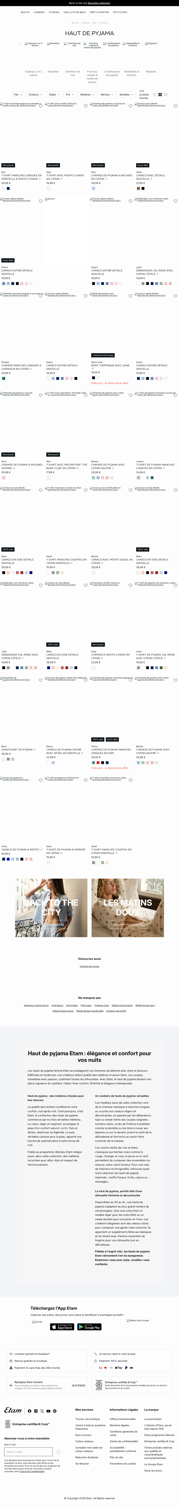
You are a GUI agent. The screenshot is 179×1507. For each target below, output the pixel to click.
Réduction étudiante (86, 1457)
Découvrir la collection (127, 924)
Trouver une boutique (87, 1418)
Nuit (95, 22)
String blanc (72, 1005)
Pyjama (86, 22)
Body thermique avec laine (110, 365)
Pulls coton (86, 1005)
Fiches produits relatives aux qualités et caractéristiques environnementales (158, 1452)
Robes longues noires (63, 1011)
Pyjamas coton (101, 1005)
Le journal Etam (153, 1418)
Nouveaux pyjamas (51, 924)
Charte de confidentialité (124, 1441)
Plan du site (116, 1457)
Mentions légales (119, 1425)
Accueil (75, 22)
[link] (25, 12)
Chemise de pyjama (89, 966)
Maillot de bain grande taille (89, 1011)
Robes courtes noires (122, 1005)
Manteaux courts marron (36, 1005)
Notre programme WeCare (159, 1435)
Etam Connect (83, 1435)
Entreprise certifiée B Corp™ (121, 1382)
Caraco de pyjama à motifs (20, 849)
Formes (103, 22)
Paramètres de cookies (123, 1463)
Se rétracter (82, 1463)
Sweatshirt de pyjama (17, 749)
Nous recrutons (153, 1470)
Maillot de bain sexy (145, 1005)
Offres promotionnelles (122, 1418)
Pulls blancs (57, 1005)
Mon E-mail (10, 1444)
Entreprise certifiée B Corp (159, 1441)
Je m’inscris (78, 1385)
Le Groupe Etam (153, 1464)
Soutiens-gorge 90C (116, 1011)
